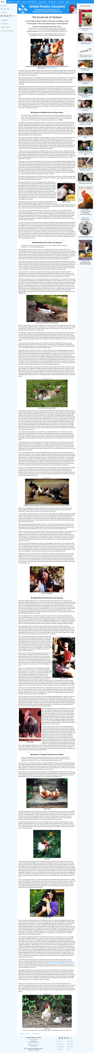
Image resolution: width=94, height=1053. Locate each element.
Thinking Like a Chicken (24, 1033)
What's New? (11, 1)
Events (19, 1)
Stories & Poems (36, 1033)
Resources (61, 1)
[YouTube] (10, 16)
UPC (4, 1)
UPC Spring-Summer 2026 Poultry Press (85, 29)
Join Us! (69, 1049)
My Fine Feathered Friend (51, 68)
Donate (5, 12)
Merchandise (52, 1)
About (67, 1)
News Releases (32, 1)
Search (5, 6)
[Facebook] (2, 16)
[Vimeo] (7, 16)
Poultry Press (42, 1)
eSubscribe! (6, 9)
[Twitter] (4, 16)
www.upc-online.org (33, 1039)
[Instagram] (13, 16)
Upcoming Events (61, 1044)
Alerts (24, 1)
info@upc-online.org (34, 1044)
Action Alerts (70, 1044)
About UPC (59, 1041)
